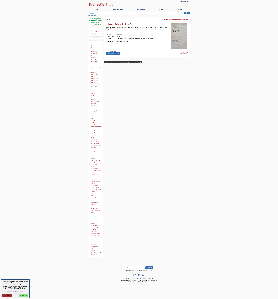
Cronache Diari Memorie (95, 112)
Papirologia (94, 208)
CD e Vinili (93, 99)
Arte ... (92, 70)
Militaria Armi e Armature (95, 196)
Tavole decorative (95, 242)
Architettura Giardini (94, 66)
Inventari (93, 172)
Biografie (93, 93)
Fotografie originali (96, 160)
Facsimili (93, 149)
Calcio (92, 97)
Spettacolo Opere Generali (95, 236)
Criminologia (94, 110)
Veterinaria (93, 250)
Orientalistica (94, 202)
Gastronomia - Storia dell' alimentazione (94, 164)
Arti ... (92, 76)
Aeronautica (94, 42)
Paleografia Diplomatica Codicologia (94, 206)
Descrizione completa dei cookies (15, 291)
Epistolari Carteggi (96, 135)
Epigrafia (93, 133)
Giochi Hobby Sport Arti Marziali (96, 169)
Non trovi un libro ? (118, 9)
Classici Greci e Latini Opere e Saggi (96, 101)
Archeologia (94, 57)
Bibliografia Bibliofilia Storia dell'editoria (95, 91)
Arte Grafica (94, 72)
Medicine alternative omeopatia (93, 192)
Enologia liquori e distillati (95, 131)
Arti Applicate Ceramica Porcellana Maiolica (96, 78)
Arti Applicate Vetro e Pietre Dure (96, 85)
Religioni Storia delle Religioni (95, 219)
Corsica (93, 107)
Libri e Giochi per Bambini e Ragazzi (95, 181)
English (188, 1)
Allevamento (94, 49)
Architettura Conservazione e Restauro (95, 62)
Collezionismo (94, 103)
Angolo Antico (94, 51)
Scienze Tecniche (95, 227)
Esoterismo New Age (95, 143)
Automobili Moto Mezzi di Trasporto (96, 89)
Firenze (92, 156)
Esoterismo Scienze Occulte (96, 145)
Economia (93, 124)
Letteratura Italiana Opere (96, 179)
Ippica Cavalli (94, 175)
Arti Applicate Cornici (94, 80)
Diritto (92, 118)
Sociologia (93, 229)
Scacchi (93, 221)
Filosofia (93, 154)
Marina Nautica (95, 187)
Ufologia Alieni (95, 246)
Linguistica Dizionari (93, 183)
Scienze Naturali (95, 225)
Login (181, 6)
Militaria (93, 193)
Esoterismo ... (94, 139)
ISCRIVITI (149, 267)
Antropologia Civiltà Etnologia (95, 53)
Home (96, 9)
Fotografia (93, 158)
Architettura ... (94, 59)
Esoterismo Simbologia (94, 148)
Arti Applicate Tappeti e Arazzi (95, 83)
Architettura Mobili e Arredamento (96, 68)
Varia (92, 248)
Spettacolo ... (94, 231)
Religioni (93, 217)
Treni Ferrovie (94, 244)
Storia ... (93, 237)
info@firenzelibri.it (148, 281)
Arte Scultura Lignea (94, 74)
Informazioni (141, 9)
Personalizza (7, 295)
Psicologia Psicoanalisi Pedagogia (94, 213)
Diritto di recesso (129, 278)
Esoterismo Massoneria (94, 141)
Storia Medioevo (95, 240)
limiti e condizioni (95, 25)
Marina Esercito (95, 185)
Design (92, 116)
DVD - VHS (94, 120)
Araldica (93, 55)
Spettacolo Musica (95, 233)
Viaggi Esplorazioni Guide (96, 252)
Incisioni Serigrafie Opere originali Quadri (96, 171)
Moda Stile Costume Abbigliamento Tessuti (96, 198)
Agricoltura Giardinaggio (94, 47)
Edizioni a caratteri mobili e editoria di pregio (96, 127)
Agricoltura (94, 45)
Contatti (180, 9)
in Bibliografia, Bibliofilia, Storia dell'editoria (122, 62)
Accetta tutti (23, 295)
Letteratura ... (94, 177)
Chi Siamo (161, 9)
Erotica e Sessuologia (94, 137)
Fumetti (93, 162)
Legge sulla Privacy (137, 278)
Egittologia (94, 128)
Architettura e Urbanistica (94, 64)
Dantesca (93, 114)
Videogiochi (94, 254)
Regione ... (93, 214)
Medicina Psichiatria (96, 189)
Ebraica (93, 122)
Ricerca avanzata (92, 15)
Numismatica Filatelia (94, 200)
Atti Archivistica (95, 86)
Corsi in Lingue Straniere (95, 106)
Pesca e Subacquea (95, 210)
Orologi (93, 204)
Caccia (92, 95)
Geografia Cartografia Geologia (94, 166)
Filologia (93, 152)
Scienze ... (93, 223)
